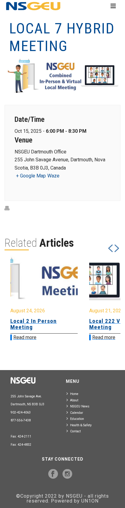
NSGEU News (80, 406)
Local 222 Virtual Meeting (100, 324)
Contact (75, 431)
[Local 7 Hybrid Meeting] (62, 77)
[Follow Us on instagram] (67, 474)
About (74, 400)
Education (77, 419)
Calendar (76, 413)
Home (74, 394)
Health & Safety (81, 425)
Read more (91, 337)
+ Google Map (31, 176)
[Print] (10, 208)
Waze (53, 176)
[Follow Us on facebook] (53, 474)
